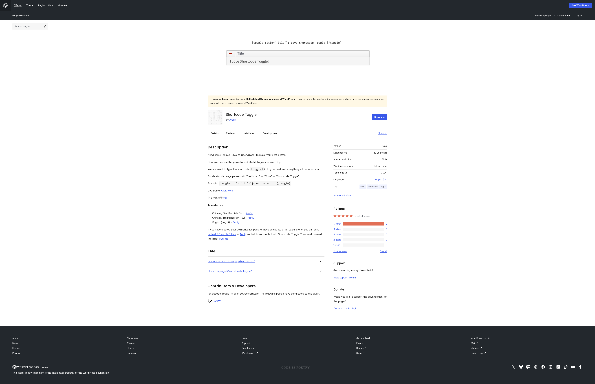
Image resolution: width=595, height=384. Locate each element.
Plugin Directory (20, 15)
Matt (474, 343)
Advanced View (342, 195)
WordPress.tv (250, 353)
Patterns (131, 353)
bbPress (476, 348)
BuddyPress (478, 353)
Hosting (16, 348)
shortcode (373, 186)
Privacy (16, 353)
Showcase (132, 338)
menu (363, 186)
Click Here (227, 190)
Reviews (231, 133)
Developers (248, 348)
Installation (249, 133)
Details (215, 133)
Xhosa (45, 367)
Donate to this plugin (345, 308)
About (15, 338)
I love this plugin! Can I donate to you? (230, 271)
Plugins (130, 348)
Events (359, 343)
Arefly (232, 119)
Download (379, 117)
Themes (131, 343)
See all (383, 251)
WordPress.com (480, 338)
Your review (340, 251)
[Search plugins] (45, 26)
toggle (383, 186)
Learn (244, 338)
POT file (224, 238)
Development (270, 133)
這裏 (225, 197)
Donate (361, 348)
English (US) (381, 179)
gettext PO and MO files (222, 234)
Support (382, 133)
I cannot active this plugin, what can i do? (231, 261)
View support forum (344, 277)
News (15, 343)
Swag (360, 353)
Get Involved (363, 338)
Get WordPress (580, 5)
